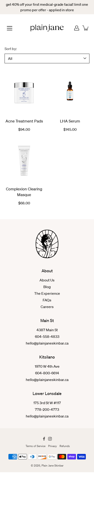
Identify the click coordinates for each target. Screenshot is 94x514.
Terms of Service (35, 446)
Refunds (65, 446)
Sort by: (11, 48)
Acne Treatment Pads (24, 121)
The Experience (47, 293)
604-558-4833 (47, 336)
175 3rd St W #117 (47, 402)
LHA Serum (70, 121)
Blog (47, 286)
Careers (47, 306)
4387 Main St (47, 330)
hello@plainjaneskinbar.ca (47, 343)
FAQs (47, 300)
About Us (47, 280)
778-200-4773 (47, 409)
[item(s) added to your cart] (85, 28)
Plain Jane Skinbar (52, 465)
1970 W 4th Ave (47, 366)
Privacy (52, 446)
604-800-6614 (47, 373)
